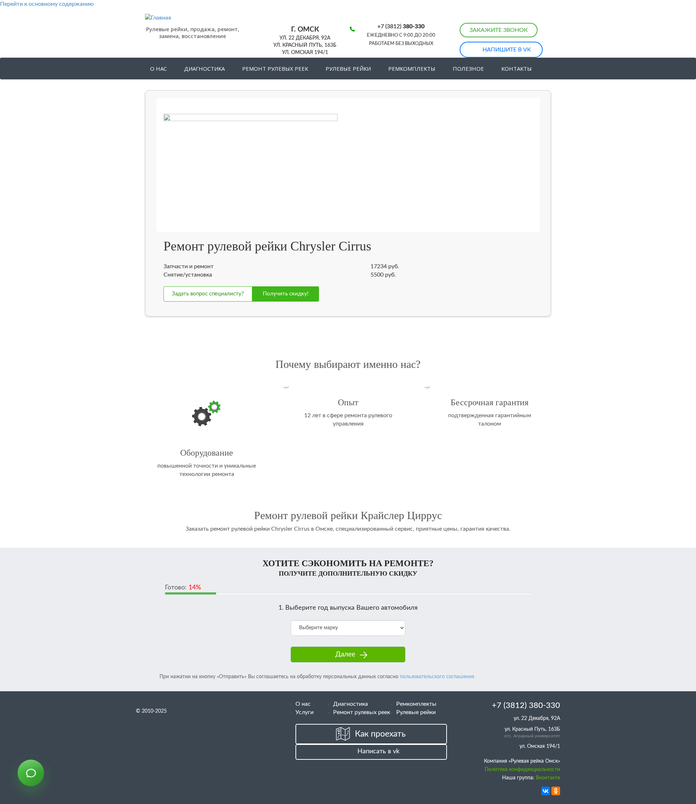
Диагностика (204, 68)
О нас (158, 68)
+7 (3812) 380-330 (526, 705)
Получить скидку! (285, 294)
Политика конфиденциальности (522, 769)
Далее (345, 654)
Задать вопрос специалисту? (208, 294)
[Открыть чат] (31, 773)
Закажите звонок (498, 30)
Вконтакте (548, 777)
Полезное (468, 68)
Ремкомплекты (411, 68)
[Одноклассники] (555, 791)
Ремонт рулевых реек (275, 68)
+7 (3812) (400, 26)
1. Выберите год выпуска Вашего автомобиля (348, 608)
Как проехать (380, 734)
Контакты (516, 68)
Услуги (304, 712)
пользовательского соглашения (437, 676)
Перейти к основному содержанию (47, 4)
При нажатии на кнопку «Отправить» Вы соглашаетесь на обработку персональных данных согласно (317, 676)
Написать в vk (378, 751)
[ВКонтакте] (545, 791)
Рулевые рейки (348, 68)
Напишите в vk (506, 50)
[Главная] (190, 18)
